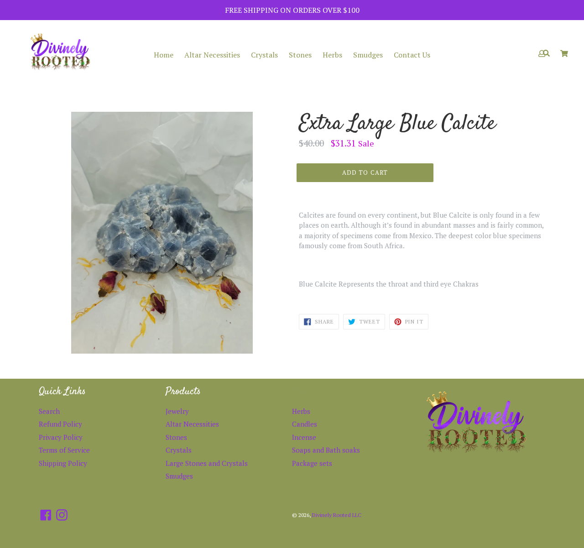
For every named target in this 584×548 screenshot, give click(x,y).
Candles (304, 423)
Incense (304, 437)
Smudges (368, 55)
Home (163, 55)
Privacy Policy (61, 437)
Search (49, 411)
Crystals (264, 55)
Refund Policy (60, 423)
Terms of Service (64, 449)
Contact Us (412, 55)
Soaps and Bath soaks (326, 449)
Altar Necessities (212, 55)
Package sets (312, 463)
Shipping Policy (63, 463)
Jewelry (177, 411)
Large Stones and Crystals (207, 463)
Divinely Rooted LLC (336, 514)
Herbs (332, 55)
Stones (300, 55)
